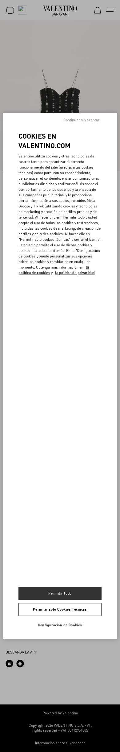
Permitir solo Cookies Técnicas (60, 609)
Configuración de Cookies (60, 625)
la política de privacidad (75, 272)
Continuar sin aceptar (81, 120)
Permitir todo (59, 593)
